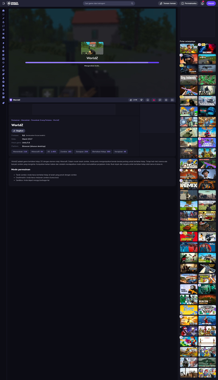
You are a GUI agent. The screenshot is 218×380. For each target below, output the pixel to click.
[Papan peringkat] (3, 37)
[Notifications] (202, 3)
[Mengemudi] (3, 70)
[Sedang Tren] (3, 22)
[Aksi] (3, 43)
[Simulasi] (3, 89)
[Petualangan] (3, 82)
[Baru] (3, 18)
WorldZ (56, 120)
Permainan (15, 120)
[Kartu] (3, 55)
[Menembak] (3, 62)
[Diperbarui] (3, 26)
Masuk (211, 3)
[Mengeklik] (3, 66)
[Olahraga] (3, 74)
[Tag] (3, 103)
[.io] (3, 51)
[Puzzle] (3, 86)
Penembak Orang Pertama (41, 120)
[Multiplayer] (3, 34)
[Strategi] (3, 93)
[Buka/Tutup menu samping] (3, 3)
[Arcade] (3, 47)
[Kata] (3, 59)
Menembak (25, 120)
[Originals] (3, 30)
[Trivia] (3, 97)
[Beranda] (3, 10)
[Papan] (3, 78)
